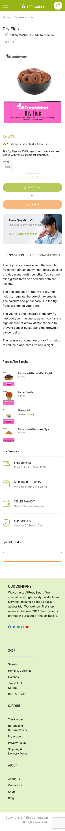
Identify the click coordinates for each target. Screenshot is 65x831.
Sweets (13, 664)
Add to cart (34, 187)
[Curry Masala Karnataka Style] (8, 434)
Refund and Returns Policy (17, 728)
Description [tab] (14, 255)
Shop (11, 791)
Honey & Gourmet (19, 670)
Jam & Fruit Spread (15, 685)
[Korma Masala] (8, 397)
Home (6, 17)
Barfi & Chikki (16, 694)
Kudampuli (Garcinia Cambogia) (35, 373)
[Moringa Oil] (8, 416)
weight (7, 161)
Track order (15, 719)
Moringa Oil (24, 410)
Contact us (15, 785)
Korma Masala (25, 392)
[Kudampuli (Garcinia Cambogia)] (8, 378)
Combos (13, 677)
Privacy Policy (17, 743)
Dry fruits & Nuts (23, 17)
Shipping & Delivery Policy (17, 751)
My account (15, 736)
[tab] (15, 255)
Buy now (34, 204)
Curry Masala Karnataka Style (33, 429)
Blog (11, 798)
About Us (14, 779)
